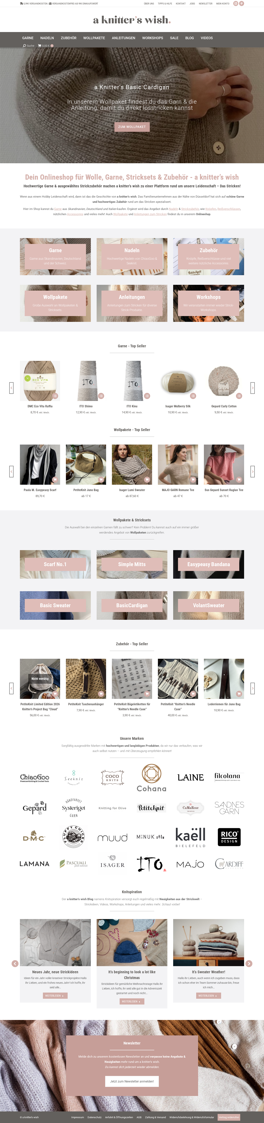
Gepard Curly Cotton (224, 406)
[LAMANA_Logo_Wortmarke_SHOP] (34, 863)
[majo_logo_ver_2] (190, 864)
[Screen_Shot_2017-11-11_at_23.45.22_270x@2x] (151, 808)
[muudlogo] (112, 837)
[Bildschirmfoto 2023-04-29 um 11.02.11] (229, 777)
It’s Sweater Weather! (208, 972)
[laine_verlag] (190, 778)
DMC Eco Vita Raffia (40, 406)
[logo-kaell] (190, 837)
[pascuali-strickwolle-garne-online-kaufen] (73, 863)
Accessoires (75, 214)
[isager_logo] (112, 863)
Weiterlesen (53, 995)
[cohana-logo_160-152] (151, 778)
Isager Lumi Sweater (132, 490)
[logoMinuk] (151, 837)
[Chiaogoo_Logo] (34, 777)
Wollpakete (120, 214)
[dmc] (34, 837)
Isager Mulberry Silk (178, 406)
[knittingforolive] (112, 808)
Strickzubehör (190, 209)
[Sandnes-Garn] (229, 808)
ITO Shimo (86, 406)
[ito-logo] (151, 864)
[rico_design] (229, 837)
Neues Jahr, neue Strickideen (55, 972)
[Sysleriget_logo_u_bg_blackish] (73, 808)
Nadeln (173, 209)
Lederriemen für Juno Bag (224, 704)
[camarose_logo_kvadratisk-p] (190, 808)
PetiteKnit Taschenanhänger (86, 704)
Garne (58, 209)
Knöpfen (210, 209)
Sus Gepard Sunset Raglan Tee (224, 490)
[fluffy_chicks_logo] (73, 837)
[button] (11, 388)
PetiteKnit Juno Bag (86, 490)
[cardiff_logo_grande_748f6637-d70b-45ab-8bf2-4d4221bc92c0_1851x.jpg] (229, 863)
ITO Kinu (132, 406)
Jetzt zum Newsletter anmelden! (132, 1081)
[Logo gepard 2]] (34, 808)
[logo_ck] (112, 777)
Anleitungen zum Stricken (150, 214)
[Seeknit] (73, 777)
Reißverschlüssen (228, 209)
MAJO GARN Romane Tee (178, 490)
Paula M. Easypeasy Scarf (40, 490)
